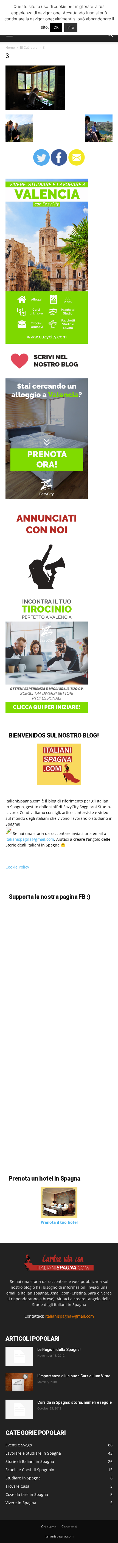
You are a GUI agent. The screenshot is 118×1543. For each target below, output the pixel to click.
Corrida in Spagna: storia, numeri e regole (74, 1402)
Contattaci (69, 1526)
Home (10, 47)
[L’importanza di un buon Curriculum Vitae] (19, 1382)
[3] (35, 108)
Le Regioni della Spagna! (59, 1349)
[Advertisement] (51, 1117)
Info (71, 27)
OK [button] (56, 27)
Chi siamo (48, 1526)
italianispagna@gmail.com (29, 839)
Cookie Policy (17, 867)
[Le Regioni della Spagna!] (19, 1356)
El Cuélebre (29, 47)
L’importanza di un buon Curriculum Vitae (73, 1376)
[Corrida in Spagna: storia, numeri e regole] (19, 1409)
